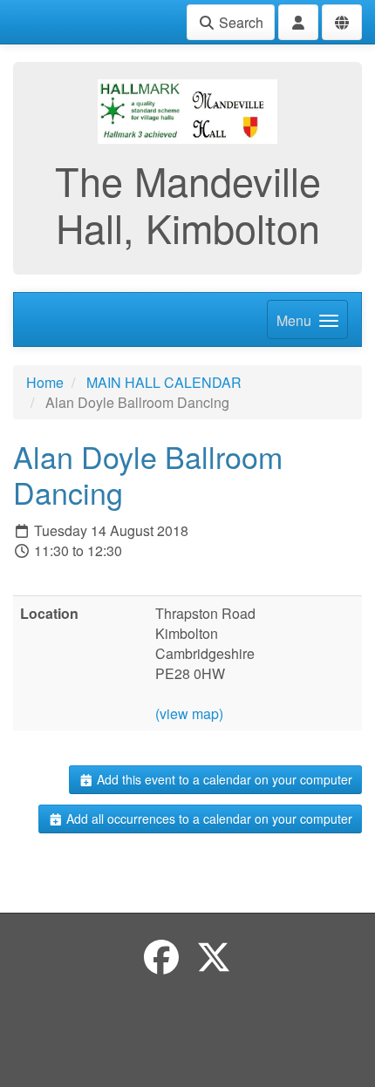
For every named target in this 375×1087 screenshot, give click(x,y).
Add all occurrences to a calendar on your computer (207, 818)
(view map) (189, 713)
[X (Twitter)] (213, 956)
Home (45, 382)
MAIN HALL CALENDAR (164, 382)
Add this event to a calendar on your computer (222, 779)
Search (239, 22)
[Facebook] (161, 956)
